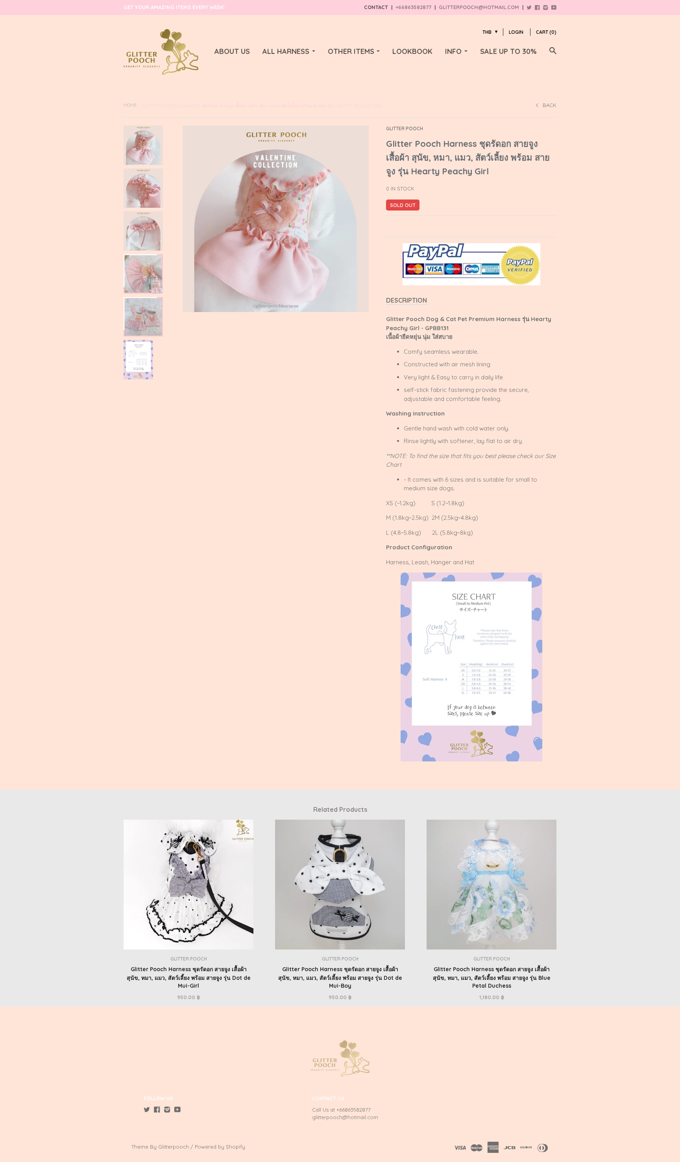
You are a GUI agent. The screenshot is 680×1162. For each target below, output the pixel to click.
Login (516, 32)
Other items (351, 51)
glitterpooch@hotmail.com (479, 7)
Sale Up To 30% (508, 51)
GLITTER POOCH (404, 128)
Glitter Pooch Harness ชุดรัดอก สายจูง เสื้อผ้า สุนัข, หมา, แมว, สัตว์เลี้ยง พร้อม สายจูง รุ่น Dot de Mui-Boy (340, 977)
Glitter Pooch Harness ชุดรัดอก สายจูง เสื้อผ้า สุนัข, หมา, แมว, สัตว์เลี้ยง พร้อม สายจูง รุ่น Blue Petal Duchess (492, 977)
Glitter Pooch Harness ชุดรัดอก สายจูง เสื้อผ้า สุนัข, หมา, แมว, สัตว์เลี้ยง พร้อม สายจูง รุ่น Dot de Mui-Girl (189, 977)
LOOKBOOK (412, 51)
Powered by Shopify (220, 1147)
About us (232, 51)
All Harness (285, 51)
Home (130, 105)
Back (549, 105)
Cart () (546, 32)
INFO (453, 51)
